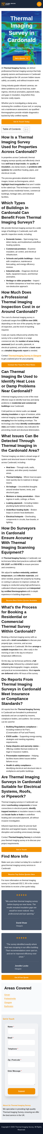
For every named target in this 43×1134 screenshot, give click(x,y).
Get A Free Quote (21, 977)
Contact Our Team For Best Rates (21, 365)
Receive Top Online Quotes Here (21, 874)
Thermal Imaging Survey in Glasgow (24, 356)
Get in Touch (21, 850)
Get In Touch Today (21, 122)
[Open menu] (39, 4)
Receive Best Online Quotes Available (21, 600)
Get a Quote (20, 58)
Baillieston (8, 1006)
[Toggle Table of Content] (24, 129)
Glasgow (8, 1002)
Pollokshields (10, 999)
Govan (7, 995)
